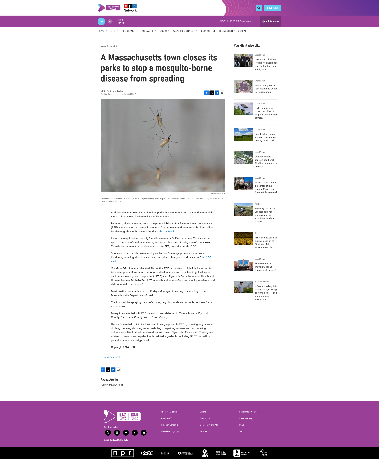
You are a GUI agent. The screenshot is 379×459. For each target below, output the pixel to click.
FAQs (241, 425)
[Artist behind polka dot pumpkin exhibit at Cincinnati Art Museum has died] (243, 238)
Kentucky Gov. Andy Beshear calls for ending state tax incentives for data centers (265, 215)
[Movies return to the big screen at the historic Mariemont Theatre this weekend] (243, 183)
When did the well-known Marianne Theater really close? (265, 267)
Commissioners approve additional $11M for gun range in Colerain (266, 161)
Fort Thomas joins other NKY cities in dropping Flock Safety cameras (266, 112)
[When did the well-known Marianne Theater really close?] (243, 264)
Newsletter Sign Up (170, 431)
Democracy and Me (209, 425)
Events (203, 412)
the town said (167, 231)
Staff (241, 431)
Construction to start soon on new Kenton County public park (265, 137)
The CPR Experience (170, 412)
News (101, 30)
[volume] (110, 21)
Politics (258, 204)
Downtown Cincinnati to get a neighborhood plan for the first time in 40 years (266, 64)
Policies (203, 431)
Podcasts (147, 30)
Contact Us (205, 418)
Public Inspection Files (249, 412)
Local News (260, 55)
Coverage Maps (246, 418)
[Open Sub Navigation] (106, 31)
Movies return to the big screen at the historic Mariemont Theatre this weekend (266, 187)
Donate (273, 7)
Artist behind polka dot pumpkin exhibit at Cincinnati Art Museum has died (266, 242)
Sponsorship (227, 30)
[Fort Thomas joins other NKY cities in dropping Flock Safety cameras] (243, 108)
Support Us (208, 30)
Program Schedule (169, 425)
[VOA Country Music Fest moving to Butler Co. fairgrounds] (243, 86)
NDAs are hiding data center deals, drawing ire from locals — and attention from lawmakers (266, 292)
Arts (256, 233)
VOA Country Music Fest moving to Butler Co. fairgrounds (266, 88)
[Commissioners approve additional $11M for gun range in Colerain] (243, 157)
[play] (101, 21)
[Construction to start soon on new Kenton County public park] (243, 134)
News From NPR (109, 46)
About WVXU (167, 418)
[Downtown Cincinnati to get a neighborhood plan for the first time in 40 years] (243, 60)
